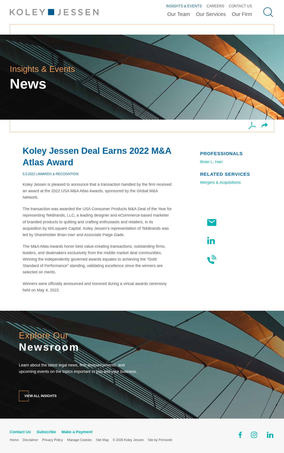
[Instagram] (254, 436)
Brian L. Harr (211, 162)
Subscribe (230, 222)
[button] (264, 126)
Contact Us (240, 6)
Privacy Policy (52, 440)
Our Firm (242, 14)
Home (14, 440)
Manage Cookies (79, 440)
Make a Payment (77, 432)
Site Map (102, 440)
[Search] (268, 12)
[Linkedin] (270, 436)
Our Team (178, 14)
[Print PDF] (252, 126)
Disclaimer (30, 440)
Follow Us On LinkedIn (231, 240)
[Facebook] (240, 436)
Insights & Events (184, 6)
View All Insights (40, 396)
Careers (215, 6)
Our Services (211, 14)
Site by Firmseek (160, 440)
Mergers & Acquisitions (220, 182)
